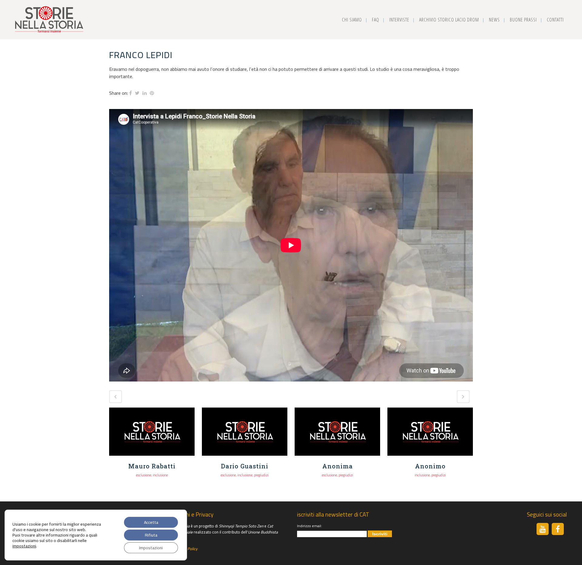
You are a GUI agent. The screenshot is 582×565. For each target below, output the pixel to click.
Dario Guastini (244, 466)
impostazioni (24, 546)
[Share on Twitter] (137, 92)
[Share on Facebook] (130, 92)
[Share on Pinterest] (152, 92)
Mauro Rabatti (152, 466)
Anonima (337, 466)
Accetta (151, 522)
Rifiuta (151, 535)
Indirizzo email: (309, 526)
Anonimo (430, 466)
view (152, 430)
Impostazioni (151, 548)
